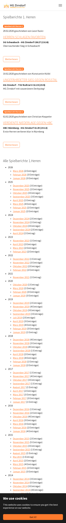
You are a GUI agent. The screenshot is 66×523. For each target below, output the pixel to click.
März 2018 (18, 357)
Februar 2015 (19, 467)
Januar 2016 (19, 431)
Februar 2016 (19, 427)
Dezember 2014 (21, 478)
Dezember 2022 (21, 258)
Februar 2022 (19, 269)
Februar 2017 (19, 398)
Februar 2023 (19, 251)
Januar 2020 (19, 295)
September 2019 (21, 313)
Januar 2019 (19, 332)
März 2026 (18, 170)
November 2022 (21, 262)
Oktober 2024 (20, 225)
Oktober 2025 (20, 192)
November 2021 (21, 277)
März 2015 (18, 464)
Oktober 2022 (20, 266)
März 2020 (18, 288)
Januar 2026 (19, 178)
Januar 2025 (19, 211)
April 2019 (18, 321)
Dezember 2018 (21, 339)
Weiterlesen (11, 59)
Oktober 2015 (20, 445)
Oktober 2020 (20, 284)
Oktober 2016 (20, 416)
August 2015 (19, 453)
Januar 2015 (19, 471)
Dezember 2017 (21, 372)
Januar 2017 (19, 401)
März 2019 (18, 324)
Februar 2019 (19, 328)
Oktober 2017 (20, 379)
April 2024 (18, 233)
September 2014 (21, 489)
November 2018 (21, 343)
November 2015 (21, 442)
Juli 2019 (17, 317)
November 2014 (21, 482)
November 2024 (21, 222)
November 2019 (21, 306)
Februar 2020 (19, 291)
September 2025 (21, 196)
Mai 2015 (17, 456)
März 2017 (18, 394)
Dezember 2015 (21, 438)
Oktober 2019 (20, 310)
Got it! (33, 517)
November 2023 (21, 240)
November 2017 (21, 376)
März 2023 (18, 247)
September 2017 (21, 383)
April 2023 (18, 244)
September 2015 (21, 449)
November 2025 (21, 189)
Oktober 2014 (20, 486)
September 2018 (21, 350)
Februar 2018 (19, 361)
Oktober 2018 (20, 346)
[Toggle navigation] (60, 5)
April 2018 (18, 354)
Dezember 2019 (21, 302)
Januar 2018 (19, 365)
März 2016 (18, 423)
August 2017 (19, 387)
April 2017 (18, 390)
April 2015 (18, 460)
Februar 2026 (19, 174)
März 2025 (18, 203)
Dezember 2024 (21, 218)
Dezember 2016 (21, 409)
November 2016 (21, 412)
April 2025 (18, 200)
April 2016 (18, 420)
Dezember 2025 (21, 185)
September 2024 (21, 229)
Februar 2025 (19, 207)
